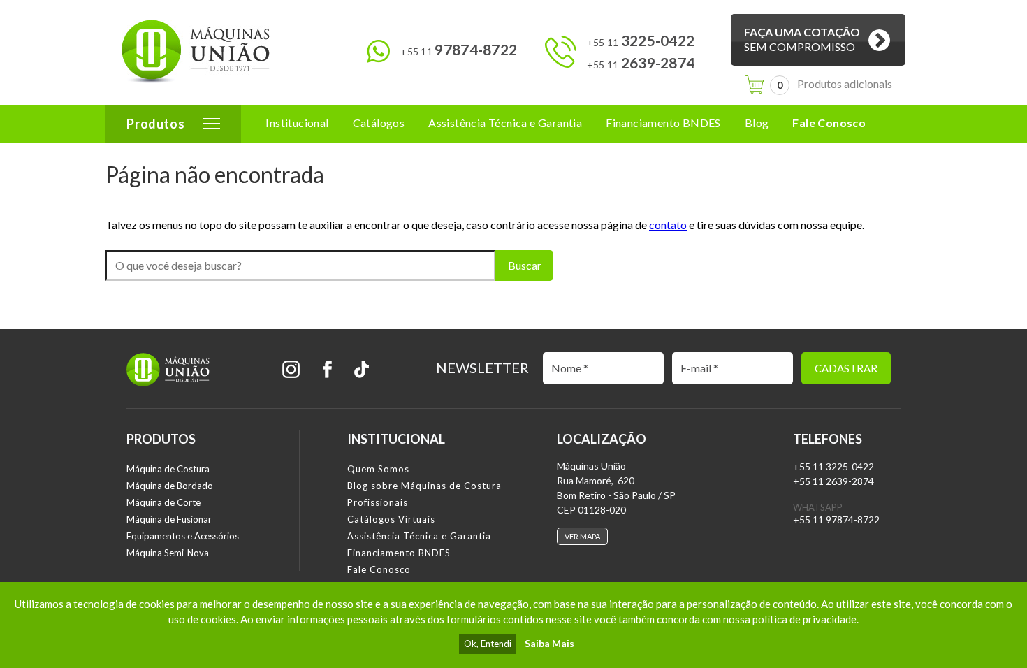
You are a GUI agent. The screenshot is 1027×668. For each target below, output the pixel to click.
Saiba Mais (549, 643)
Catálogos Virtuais (391, 519)
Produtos (155, 123)
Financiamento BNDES (663, 122)
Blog (757, 122)
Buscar (524, 265)
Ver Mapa (582, 536)
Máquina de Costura (168, 468)
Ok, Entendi (487, 643)
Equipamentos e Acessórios (182, 536)
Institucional (296, 122)
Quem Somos (378, 468)
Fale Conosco (829, 122)
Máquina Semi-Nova (167, 552)
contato (668, 224)
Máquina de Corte (163, 502)
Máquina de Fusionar (169, 519)
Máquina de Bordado (169, 485)
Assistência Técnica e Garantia (505, 122)
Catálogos (379, 122)
